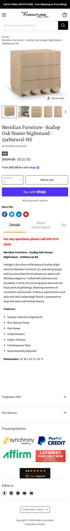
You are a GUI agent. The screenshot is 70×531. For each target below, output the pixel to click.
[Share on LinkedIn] (19, 214)
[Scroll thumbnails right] (65, 112)
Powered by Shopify (35, 524)
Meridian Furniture (16, 146)
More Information (41, 225)
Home (5, 37)
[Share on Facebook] (4, 214)
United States (33, 509)
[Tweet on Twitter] (12, 214)
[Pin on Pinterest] (26, 214)
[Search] (63, 25)
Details (14, 225)
